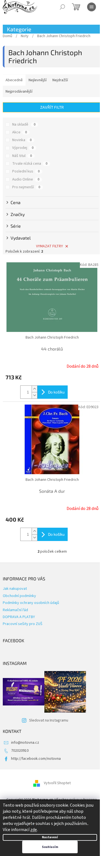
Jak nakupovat (15, 588)
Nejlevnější (38, 80)
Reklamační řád (15, 610)
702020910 (20, 750)
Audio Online (25, 179)
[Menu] (91, 6)
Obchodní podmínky (19, 596)
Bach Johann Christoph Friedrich (52, 337)
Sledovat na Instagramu (48, 720)
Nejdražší (60, 80)
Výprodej (23, 148)
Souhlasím (50, 847)
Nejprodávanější (19, 91)
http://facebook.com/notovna (36, 758)
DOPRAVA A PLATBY (19, 617)
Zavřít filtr (52, 107)
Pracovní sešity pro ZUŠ (22, 624)
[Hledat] (62, 6)
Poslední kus (26, 171)
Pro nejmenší (26, 187)
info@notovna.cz (25, 742)
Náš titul (22, 156)
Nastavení (50, 837)
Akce (19, 132)
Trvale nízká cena (29, 163)
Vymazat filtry (49, 246)
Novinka (22, 140)
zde (33, 830)
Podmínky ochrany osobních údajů (31, 603)
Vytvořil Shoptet (57, 783)
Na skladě (23, 124)
